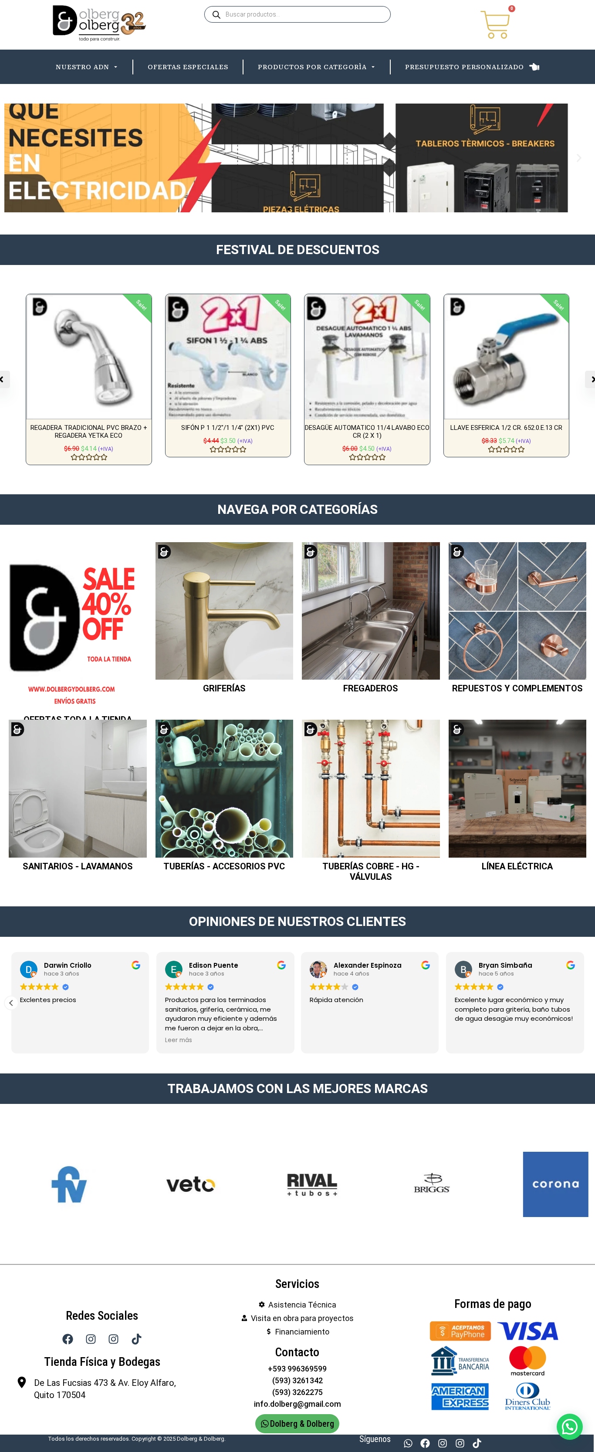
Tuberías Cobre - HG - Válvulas (370, 871)
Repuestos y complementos (517, 688)
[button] (14, 158)
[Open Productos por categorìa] (373, 67)
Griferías (224, 688)
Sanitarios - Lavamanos (78, 866)
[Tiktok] (477, 1443)
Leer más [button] (178, 1040)
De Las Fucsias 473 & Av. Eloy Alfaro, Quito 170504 (105, 1389)
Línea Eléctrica (517, 866)
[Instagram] (442, 1443)
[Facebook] (425, 1443)
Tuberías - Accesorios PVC (224, 866)
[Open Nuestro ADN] (115, 67)
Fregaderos (370, 688)
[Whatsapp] (408, 1443)
